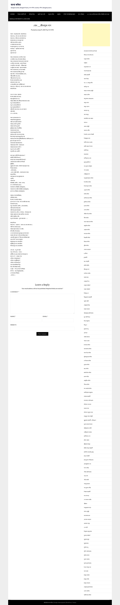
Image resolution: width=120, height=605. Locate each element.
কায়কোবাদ (86, 154)
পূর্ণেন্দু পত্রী (86, 301)
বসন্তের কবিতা (87, 233)
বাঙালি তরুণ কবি (41, 14)
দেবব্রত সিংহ (86, 281)
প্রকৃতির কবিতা (87, 225)
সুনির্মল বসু (86, 547)
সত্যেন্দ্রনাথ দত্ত (87, 507)
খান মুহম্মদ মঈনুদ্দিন (88, 166)
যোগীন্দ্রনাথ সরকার (88, 432)
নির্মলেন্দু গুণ (86, 293)
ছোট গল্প (85, 332)
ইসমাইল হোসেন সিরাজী (89, 134)
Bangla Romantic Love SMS (20, 19)
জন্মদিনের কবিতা (87, 201)
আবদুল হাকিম (87, 94)
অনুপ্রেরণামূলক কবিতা (88, 178)
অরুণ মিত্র (86, 78)
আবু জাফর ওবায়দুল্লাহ (88, 98)
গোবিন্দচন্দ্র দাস (87, 174)
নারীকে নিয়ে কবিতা (88, 213)
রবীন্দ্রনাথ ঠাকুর (87, 444)
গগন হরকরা (86, 170)
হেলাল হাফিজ (87, 591)
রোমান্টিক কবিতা (87, 380)
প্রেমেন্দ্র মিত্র (87, 305)
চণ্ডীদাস (85, 253)
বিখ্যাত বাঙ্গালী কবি (22, 14)
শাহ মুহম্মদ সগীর (87, 487)
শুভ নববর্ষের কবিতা (87, 388)
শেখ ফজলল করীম (87, 499)
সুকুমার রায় (86, 543)
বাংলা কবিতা (16, 4)
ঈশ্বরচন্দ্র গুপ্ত (87, 138)
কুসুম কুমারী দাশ (87, 162)
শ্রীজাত (85, 503)
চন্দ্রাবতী (85, 257)
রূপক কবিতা (86, 376)
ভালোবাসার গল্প (87, 515)
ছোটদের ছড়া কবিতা (88, 198)
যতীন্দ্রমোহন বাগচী (87, 428)
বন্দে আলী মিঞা (87, 317)
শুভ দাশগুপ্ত (86, 495)
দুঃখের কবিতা (86, 205)
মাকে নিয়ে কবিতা (87, 352)
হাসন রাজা (86, 571)
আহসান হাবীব (87, 130)
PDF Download (69, 14)
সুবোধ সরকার (86, 559)
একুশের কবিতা (87, 190)
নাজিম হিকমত (87, 337)
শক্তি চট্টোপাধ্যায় (87, 472)
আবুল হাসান (86, 102)
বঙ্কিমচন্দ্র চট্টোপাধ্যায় (88, 313)
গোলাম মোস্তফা (87, 249)
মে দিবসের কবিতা (87, 360)
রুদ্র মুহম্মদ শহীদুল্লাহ (88, 460)
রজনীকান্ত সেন (87, 436)
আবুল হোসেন (86, 106)
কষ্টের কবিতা (86, 194)
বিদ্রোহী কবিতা (87, 237)
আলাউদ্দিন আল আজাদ (88, 118)
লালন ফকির (86, 467)
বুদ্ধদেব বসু (86, 329)
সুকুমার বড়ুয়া (86, 539)
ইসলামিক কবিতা (87, 182)
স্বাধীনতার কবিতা (87, 595)
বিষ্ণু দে (85, 325)
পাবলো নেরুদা (86, 340)
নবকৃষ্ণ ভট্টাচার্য (87, 285)
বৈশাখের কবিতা (87, 344)
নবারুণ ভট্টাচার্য (87, 289)
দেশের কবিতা (86, 209)
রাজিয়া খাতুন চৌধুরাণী (88, 448)
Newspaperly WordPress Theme (67, 602)
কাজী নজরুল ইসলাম (88, 146)
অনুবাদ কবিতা (51, 14)
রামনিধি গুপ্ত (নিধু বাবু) (88, 452)
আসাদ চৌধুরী (86, 126)
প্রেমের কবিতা (87, 229)
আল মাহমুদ (86, 114)
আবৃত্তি (59, 14)
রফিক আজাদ (86, 440)
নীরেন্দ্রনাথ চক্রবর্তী (88, 297)
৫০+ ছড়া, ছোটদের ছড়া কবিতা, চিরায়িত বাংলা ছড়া (98, 14)
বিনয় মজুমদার (87, 321)
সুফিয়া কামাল (86, 555)
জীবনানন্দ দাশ (86, 269)
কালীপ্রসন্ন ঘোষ (87, 158)
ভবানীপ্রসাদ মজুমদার (88, 392)
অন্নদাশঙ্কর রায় (87, 70)
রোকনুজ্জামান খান (87, 464)
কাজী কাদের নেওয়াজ (88, 142)
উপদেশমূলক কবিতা (88, 186)
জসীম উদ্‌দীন (86, 265)
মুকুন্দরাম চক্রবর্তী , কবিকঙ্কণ (90, 420)
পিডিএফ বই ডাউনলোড (88, 55)
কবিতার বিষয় (32, 14)
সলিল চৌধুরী (86, 511)
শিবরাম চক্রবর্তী (87, 491)
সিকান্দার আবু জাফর (88, 531)
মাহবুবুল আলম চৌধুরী (88, 416)
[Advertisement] (96, 34)
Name (13, 316)
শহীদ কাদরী (86, 479)
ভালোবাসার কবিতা (87, 348)
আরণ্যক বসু (86, 110)
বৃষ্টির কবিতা (86, 245)
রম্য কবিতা (86, 368)
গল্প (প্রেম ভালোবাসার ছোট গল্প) (90, 51)
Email (45, 316)
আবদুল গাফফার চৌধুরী (88, 90)
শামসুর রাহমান (87, 483)
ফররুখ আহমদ (87, 309)
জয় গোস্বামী (86, 261)
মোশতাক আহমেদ (87, 519)
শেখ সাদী (86, 527)
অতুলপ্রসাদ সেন (87, 66)
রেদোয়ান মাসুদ (87, 523)
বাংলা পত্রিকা (81, 14)
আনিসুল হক (86, 86)
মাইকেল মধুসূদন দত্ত (88, 412)
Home (12, 14)
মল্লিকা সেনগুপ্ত (87, 404)
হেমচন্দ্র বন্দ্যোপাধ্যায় (88, 587)
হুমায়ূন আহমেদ (87, 583)
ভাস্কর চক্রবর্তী (87, 396)
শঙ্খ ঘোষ (86, 475)
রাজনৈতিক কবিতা (87, 372)
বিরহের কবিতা (87, 241)
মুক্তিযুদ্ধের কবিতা (88, 356)
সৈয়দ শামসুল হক (87, 567)
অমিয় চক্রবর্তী (87, 74)
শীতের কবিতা (86, 384)
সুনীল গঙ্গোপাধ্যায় (87, 551)
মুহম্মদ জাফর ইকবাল (88, 424)
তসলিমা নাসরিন (87, 273)
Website (13, 325)
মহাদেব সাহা (86, 408)
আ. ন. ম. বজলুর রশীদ (88, 82)
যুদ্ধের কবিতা (86, 364)
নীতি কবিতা (86, 217)
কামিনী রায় (86, 150)
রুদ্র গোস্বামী (87, 456)
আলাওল (85, 122)
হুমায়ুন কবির (86, 579)
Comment (14, 292)
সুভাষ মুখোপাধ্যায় (87, 563)
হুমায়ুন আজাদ (87, 575)
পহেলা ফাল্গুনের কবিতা (88, 221)
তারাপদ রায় (86, 277)
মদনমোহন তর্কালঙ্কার (88, 400)
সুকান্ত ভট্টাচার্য (87, 535)
